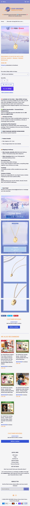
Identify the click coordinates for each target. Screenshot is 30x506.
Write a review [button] (14, 327)
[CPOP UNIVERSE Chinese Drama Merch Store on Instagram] (16, 495)
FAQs (15, 456)
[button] (4, 366)
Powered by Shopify (14, 500)
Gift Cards (15, 455)
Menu (4, 1)
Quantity (3, 78)
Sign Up (26, 489)
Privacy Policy (15, 462)
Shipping (3, 65)
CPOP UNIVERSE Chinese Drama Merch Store (16, 499)
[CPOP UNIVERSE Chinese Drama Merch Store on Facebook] (13, 495)
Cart (28, 1)
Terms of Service (15, 464)
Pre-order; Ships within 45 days (9, 71)
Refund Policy (15, 460)
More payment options (7, 92)
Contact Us (15, 458)
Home (2, 21)
